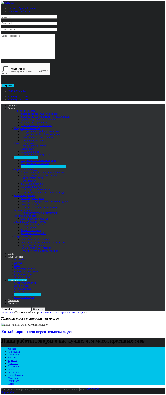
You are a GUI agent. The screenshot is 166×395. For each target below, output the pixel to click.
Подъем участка (29, 227)
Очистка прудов (23, 274)
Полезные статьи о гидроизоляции (40, 250)
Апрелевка (14, 351)
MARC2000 (92, 389)
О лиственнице (22, 288)
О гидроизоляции (24, 297)
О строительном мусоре (27, 294)
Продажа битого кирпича (35, 163)
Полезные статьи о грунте (35, 154)
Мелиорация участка (25, 210)
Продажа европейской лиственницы (41, 134)
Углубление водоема (32, 183)
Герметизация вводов (32, 245)
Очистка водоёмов (24, 195)
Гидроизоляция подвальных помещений (43, 242)
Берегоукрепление (24, 268)
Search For (38, 309)
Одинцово (13, 380)
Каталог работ (22, 277)
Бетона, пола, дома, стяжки (36, 247)
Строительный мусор (26, 157)
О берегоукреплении (25, 282)
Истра (11, 383)
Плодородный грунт (32, 151)
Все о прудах (21, 285)
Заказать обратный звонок (22, 8)
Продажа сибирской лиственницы (40, 131)
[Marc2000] (7, 2)
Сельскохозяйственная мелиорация (40, 213)
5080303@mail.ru (17, 91)
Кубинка (12, 357)
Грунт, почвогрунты (25, 143)
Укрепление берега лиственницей (39, 113)
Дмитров (13, 363)
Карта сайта (7, 392)
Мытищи (13, 378)
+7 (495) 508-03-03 (18, 96)
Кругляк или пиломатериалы (37, 137)
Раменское (13, 372)
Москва (12, 348)
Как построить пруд (32, 178)
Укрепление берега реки (34, 122)
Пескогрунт (27, 148)
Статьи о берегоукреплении (36, 125)
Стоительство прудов (26, 271)
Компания (13, 300)
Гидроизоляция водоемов (35, 239)
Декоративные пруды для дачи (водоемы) (43, 172)
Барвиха (12, 360)
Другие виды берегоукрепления (38, 119)
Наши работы (15, 256)
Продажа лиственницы (27, 128)
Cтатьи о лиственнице (33, 140)
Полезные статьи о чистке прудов (39, 207)
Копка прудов (28, 180)
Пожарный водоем (31, 186)
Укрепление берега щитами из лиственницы (45, 116)
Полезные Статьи (17, 280)
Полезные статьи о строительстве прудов (43, 192)
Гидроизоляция (22, 236)
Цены (11, 253)
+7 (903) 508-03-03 (18, 99)
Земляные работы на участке (30, 221)
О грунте (19, 291)
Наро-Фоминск (16, 375)
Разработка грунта (31, 230)
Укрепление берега (24, 110)
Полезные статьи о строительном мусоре (43, 166)
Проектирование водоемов (36, 189)
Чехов (11, 369)
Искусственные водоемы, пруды (39, 175)
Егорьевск (13, 366)
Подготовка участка (32, 224)
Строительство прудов (26, 169)
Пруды (18, 262)
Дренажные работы (25, 215)
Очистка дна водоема (32, 198)
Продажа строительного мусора (38, 160)
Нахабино (13, 354)
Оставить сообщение (19, 11)
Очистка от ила (29, 204)
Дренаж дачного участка (34, 218)
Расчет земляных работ (33, 233)
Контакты (13, 303)
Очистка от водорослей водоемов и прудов (44, 201)
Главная (12, 105)
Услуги (12, 108)
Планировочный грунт (33, 145)
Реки (17, 265)
